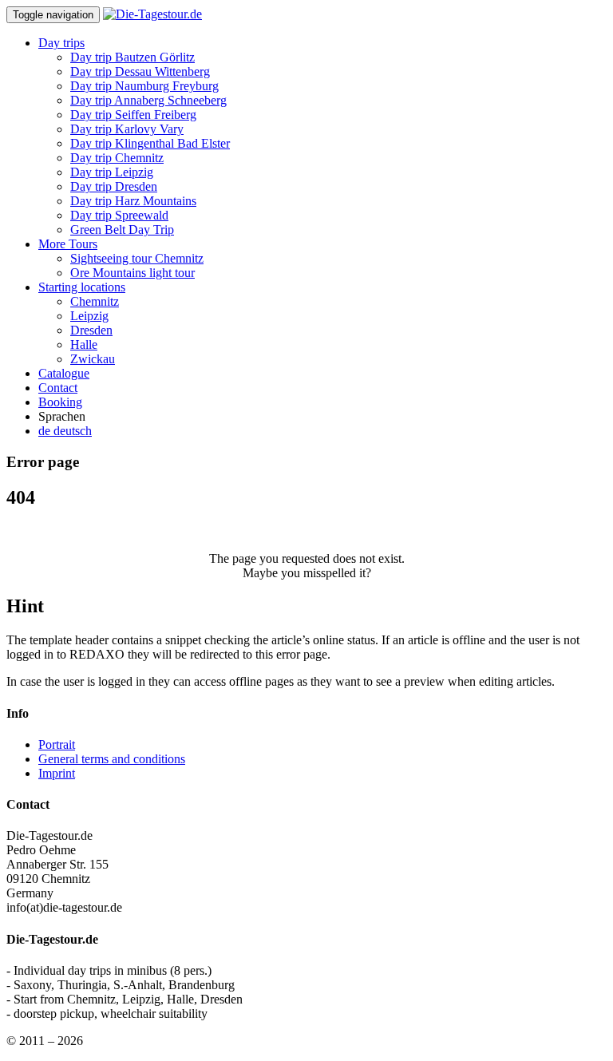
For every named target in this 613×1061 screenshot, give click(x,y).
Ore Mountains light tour (132, 272)
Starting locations (81, 287)
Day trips (61, 42)
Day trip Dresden (113, 186)
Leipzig (89, 316)
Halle (83, 344)
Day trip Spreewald (119, 215)
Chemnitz (94, 301)
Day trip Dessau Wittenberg (140, 71)
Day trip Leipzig (111, 172)
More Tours (67, 244)
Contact (57, 387)
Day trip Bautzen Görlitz (132, 57)
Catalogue (63, 373)
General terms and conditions (111, 759)
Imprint (56, 773)
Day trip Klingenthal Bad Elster (150, 143)
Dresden (91, 330)
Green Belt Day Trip (122, 229)
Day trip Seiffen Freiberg (133, 114)
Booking (60, 402)
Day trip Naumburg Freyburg (144, 86)
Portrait (56, 744)
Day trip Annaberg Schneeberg (148, 100)
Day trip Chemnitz (117, 157)
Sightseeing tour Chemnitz (137, 258)
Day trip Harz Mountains (133, 201)
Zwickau (92, 359)
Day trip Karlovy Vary (127, 129)
